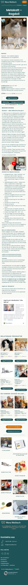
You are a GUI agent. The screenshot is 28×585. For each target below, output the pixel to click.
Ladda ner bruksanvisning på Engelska (11, 256)
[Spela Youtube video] (14, 163)
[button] (24, 20)
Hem (3, 5)
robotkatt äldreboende (7, 90)
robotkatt (22, 89)
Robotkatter (13, 5)
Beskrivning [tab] (6, 102)
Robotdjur (7, 5)
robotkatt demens (18, 90)
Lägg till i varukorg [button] (6, 361)
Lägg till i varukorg (12, 98)
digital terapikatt (10, 89)
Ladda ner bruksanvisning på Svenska (11, 254)
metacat (17, 89)
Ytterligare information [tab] (17, 102)
